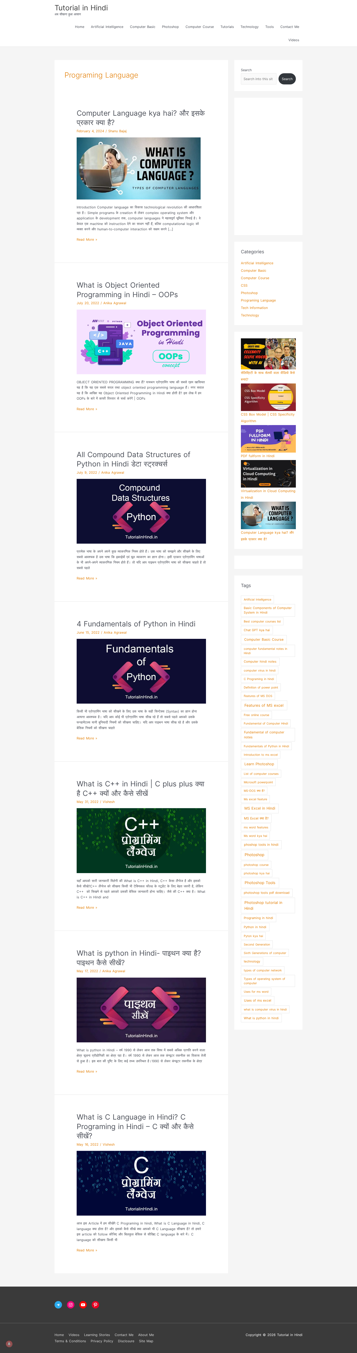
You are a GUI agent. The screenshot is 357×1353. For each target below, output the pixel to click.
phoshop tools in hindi (261, 845)
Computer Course (200, 27)
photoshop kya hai (257, 873)
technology (252, 961)
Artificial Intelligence (107, 27)
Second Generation (257, 944)
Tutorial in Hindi (81, 7)
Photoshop (170, 27)
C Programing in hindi (259, 679)
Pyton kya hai (253, 936)
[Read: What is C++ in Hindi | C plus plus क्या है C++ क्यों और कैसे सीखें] (141, 840)
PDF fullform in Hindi (258, 456)
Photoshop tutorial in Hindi (263, 905)
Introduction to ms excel (261, 754)
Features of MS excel (263, 705)
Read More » (87, 239)
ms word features (256, 827)
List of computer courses (261, 773)
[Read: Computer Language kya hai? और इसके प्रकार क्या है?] (139, 168)
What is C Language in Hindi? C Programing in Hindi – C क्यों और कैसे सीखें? (135, 1126)
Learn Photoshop (259, 764)
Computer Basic (142, 27)
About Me (146, 1335)
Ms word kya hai (255, 836)
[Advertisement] (268, 166)
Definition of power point (261, 687)
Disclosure (126, 1341)
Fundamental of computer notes (264, 734)
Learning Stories (97, 1335)
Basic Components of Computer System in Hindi (268, 610)
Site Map (146, 1341)
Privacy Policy (102, 1341)
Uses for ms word (256, 991)
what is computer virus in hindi (265, 1009)
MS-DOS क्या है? (254, 790)
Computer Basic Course (264, 639)
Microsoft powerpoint (258, 782)
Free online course (256, 715)
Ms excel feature (255, 799)
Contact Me (289, 27)
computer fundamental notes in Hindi (265, 651)
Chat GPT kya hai (257, 630)
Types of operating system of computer (264, 981)
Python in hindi (255, 927)
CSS (244, 285)
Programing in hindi (258, 918)
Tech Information (254, 308)
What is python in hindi (261, 1018)
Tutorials (227, 27)
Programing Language (258, 300)
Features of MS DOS (258, 696)
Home (79, 27)
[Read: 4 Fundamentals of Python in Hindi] (141, 671)
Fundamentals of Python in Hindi (266, 746)
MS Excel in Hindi (259, 808)
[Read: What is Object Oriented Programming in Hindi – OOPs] (141, 342)
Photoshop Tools (260, 882)
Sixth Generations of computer (265, 953)
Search (246, 70)
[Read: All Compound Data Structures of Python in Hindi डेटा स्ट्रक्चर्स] (141, 511)
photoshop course (256, 864)
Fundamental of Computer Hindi (266, 723)
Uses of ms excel (257, 1000)
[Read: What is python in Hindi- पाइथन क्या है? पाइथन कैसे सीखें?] (141, 1010)
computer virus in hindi (260, 670)
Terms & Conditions (70, 1341)
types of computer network (263, 970)
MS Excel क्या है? (256, 818)
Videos (293, 40)
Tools (269, 27)
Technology (249, 27)
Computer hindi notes (260, 661)
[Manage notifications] (9, 1344)
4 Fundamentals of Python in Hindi (136, 623)
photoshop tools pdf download (266, 893)
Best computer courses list (262, 621)
